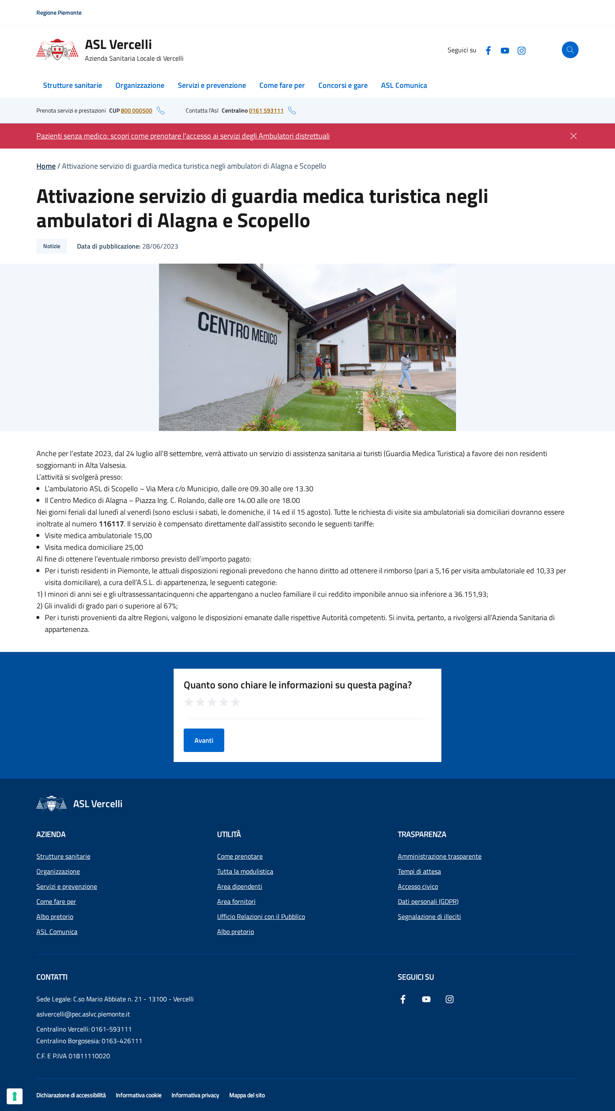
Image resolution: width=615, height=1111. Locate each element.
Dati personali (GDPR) (428, 901)
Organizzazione (139, 85)
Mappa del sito (247, 1094)
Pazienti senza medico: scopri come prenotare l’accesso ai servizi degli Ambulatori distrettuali (183, 135)
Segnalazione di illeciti (429, 916)
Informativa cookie (138, 1094)
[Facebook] (488, 49)
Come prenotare (240, 856)
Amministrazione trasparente (440, 856)
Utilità (229, 834)
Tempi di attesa (419, 871)
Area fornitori (236, 901)
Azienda (51, 834)
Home (46, 166)
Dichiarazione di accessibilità (71, 1094)
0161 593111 (266, 110)
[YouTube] (505, 49)
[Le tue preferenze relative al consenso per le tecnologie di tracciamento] (15, 1096)
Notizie (51, 245)
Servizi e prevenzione (212, 85)
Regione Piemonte (59, 12)
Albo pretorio (54, 916)
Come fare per (282, 85)
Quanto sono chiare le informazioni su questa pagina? (298, 684)
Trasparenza (422, 834)
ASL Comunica (404, 85)
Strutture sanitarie (72, 85)
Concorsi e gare (343, 85)
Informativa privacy (195, 1094)
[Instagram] (522, 49)
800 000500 (136, 110)
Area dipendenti (239, 886)
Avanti (204, 740)
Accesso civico (418, 886)
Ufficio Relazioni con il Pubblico (261, 916)
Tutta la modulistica (245, 871)
